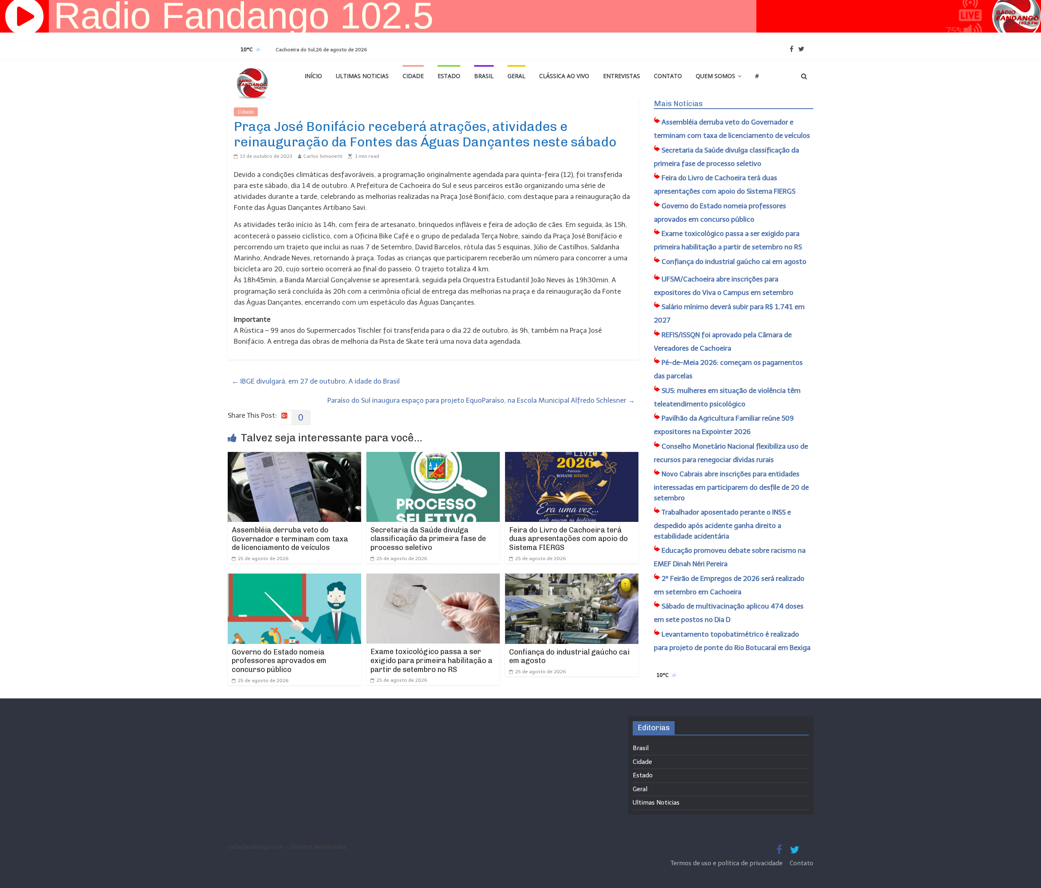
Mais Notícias (678, 103)
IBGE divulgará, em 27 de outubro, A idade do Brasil (316, 381)
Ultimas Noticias (362, 76)
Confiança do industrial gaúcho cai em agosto (569, 656)
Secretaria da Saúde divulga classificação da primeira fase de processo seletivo (428, 539)
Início (313, 76)
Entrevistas (621, 76)
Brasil (484, 76)
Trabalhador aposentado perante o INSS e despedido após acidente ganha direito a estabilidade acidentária (722, 524)
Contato (668, 76)
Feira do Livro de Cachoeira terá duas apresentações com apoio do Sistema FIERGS (568, 539)
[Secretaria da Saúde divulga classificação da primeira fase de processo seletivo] (433, 457)
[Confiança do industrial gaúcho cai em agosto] (571, 579)
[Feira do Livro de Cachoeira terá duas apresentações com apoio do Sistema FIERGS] (571, 457)
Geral (516, 76)
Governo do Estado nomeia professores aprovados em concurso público (279, 661)
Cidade (413, 76)
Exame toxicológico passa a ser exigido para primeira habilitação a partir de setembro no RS (431, 660)
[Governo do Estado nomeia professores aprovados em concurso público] (294, 579)
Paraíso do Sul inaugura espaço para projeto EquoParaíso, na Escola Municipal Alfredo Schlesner (481, 400)
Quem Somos (715, 76)
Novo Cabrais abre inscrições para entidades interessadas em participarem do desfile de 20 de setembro (731, 486)
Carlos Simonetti (322, 156)
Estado (449, 76)
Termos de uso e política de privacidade (727, 863)
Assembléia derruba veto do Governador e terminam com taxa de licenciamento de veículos (290, 539)
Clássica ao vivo (564, 76)
